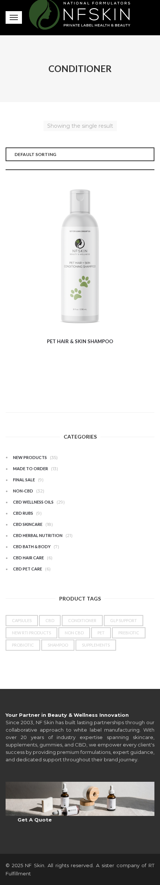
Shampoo (58, 644)
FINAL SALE (24, 479)
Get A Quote (34, 820)
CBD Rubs (23, 513)
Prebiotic (128, 632)
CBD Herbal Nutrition (38, 535)
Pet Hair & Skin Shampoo (80, 341)
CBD (49, 620)
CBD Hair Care (28, 557)
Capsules (22, 620)
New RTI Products (31, 632)
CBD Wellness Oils (33, 502)
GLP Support (123, 620)
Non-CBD (23, 490)
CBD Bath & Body (32, 546)
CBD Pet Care (27, 568)
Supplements (96, 644)
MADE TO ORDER (30, 468)
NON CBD (74, 632)
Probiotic (23, 644)
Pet (101, 632)
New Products (30, 457)
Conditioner (82, 620)
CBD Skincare (27, 524)
